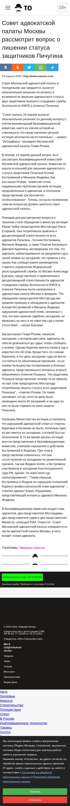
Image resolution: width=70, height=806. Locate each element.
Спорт (5, 714)
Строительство (11, 705)
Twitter (7, 661)
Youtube (8, 666)
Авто (3, 692)
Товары (6, 727)
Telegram (8, 656)
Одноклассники (12, 677)
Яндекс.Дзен (10, 682)
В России (7, 719)
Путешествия (10, 710)
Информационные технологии (23, 723)
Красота (6, 701)
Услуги (5, 732)
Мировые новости (32, 547)
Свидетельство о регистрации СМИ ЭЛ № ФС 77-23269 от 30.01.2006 (24, 632)
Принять (35, 791)
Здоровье (7, 696)
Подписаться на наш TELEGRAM (22, 577)
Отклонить (35, 799)
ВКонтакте (9, 672)
